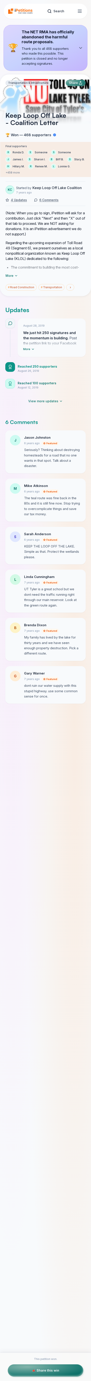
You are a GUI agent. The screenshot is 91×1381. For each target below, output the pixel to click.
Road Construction (21, 287)
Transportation (51, 287)
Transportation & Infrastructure (28, 82)
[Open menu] (80, 11)
